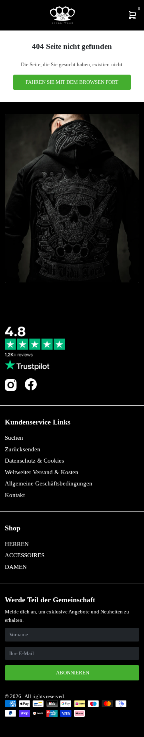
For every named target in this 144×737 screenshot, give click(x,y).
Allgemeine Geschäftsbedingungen (48, 483)
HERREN (17, 544)
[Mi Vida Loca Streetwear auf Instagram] (11, 389)
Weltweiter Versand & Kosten (41, 472)
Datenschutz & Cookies (34, 460)
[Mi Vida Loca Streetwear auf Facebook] (31, 384)
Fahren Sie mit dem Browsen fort (72, 82)
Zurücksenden (22, 449)
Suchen (14, 437)
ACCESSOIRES (24, 555)
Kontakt (15, 495)
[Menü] (6, 15)
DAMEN (16, 567)
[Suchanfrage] (10, 15)
